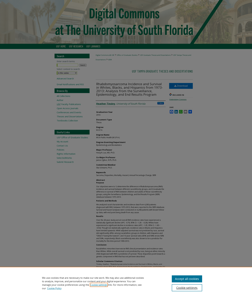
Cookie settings (98, 284)
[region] (126, 283)
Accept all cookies (187, 279)
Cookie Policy (54, 288)
